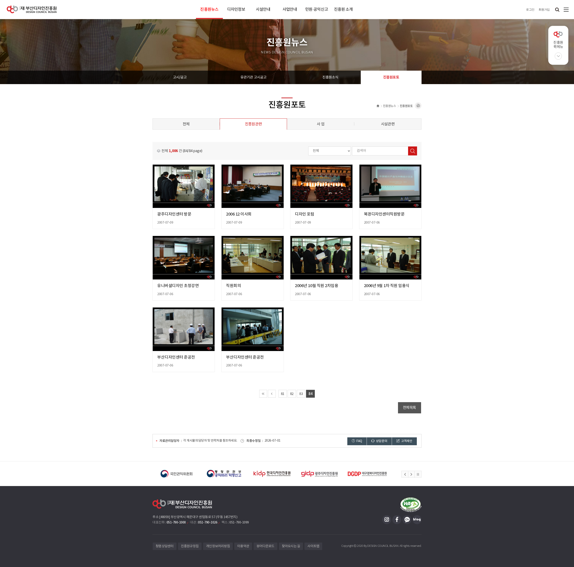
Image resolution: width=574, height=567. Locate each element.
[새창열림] (176, 473)
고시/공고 (180, 77)
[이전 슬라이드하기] (405, 474)
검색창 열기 (557, 9)
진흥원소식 (330, 77)
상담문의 (381, 441)
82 (292, 394)
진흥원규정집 (190, 546)
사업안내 (290, 9)
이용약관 (243, 546)
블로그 (417, 519)
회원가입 (544, 9)
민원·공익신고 (316, 9)
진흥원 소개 (343, 9)
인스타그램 (386, 519)
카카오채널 (406, 519)
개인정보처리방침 (218, 546)
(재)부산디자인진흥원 (32, 9)
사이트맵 (566, 9)
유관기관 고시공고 (253, 77)
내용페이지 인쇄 (418, 105)
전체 (186, 124)
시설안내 (263, 9)
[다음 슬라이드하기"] (411, 474)
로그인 (530, 9)
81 (282, 394)
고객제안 (406, 441)
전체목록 (409, 408)
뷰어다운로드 (265, 546)
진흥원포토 (391, 77)
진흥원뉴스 (209, 9)
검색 (412, 150)
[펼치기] (558, 56)
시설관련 (388, 124)
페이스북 (396, 519)
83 (301, 394)
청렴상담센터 (165, 546)
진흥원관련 (253, 124)
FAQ (359, 441)
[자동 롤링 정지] (418, 474)
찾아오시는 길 (291, 546)
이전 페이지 (272, 394)
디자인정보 (236, 9)
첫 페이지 (263, 394)
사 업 (320, 124)
